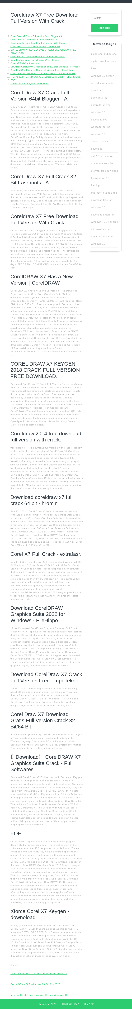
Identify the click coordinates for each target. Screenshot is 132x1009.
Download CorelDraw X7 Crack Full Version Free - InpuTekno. (41, 70)
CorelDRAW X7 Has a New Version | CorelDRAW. (35, 46)
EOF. (12, 80)
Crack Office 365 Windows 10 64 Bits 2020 (35, 984)
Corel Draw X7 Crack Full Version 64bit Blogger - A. (36, 36)
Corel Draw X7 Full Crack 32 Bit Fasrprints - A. (34, 39)
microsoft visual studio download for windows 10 (102, 236)
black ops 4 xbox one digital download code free (104, 61)
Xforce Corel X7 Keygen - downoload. (29, 83)
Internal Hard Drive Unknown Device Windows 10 (39, 995)
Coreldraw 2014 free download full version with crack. (37, 56)
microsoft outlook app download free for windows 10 (104, 200)
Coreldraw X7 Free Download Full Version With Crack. (38, 43)
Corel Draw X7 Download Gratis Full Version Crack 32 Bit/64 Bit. (42, 73)
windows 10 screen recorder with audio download (102, 83)
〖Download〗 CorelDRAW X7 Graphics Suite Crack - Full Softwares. (45, 77)
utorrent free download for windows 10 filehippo (104, 178)
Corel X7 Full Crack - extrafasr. (26, 63)
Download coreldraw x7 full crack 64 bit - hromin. (35, 60)
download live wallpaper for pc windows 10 (100, 126)
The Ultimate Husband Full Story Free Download (38, 973)
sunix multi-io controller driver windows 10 (100, 105)
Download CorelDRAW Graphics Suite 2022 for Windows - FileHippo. (45, 66)
